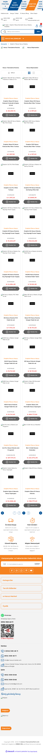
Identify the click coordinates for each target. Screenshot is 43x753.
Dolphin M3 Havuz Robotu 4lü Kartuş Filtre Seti (32, 189)
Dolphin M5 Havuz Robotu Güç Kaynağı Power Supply (10, 275)
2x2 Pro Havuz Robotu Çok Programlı (10, 449)
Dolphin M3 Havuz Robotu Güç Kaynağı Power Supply (10, 232)
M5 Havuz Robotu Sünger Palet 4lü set (32, 362)
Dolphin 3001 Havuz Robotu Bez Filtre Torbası (32, 145)
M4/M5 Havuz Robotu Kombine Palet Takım (32, 275)
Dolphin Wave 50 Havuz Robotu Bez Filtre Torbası (11, 145)
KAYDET (37, 564)
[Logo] (18, 26)
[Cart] (40, 25)
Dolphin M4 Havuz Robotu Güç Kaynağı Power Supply (32, 232)
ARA (38, 31)
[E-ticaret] (21, 751)
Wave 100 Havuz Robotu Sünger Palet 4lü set (32, 319)
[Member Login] (37, 25)
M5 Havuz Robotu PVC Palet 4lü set (11, 319)
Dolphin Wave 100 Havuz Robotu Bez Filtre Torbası (32, 102)
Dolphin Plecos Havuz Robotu (19, 44)
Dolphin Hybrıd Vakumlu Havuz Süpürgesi (10, 492)
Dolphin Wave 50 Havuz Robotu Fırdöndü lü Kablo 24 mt (11, 103)
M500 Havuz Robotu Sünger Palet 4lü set (10, 405)
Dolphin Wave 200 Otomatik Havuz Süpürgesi (32, 405)
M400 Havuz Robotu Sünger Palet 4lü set (10, 362)
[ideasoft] (10, 751)
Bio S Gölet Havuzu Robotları (32, 449)
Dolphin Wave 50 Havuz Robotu (32, 492)
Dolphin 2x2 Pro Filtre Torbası (11, 189)
